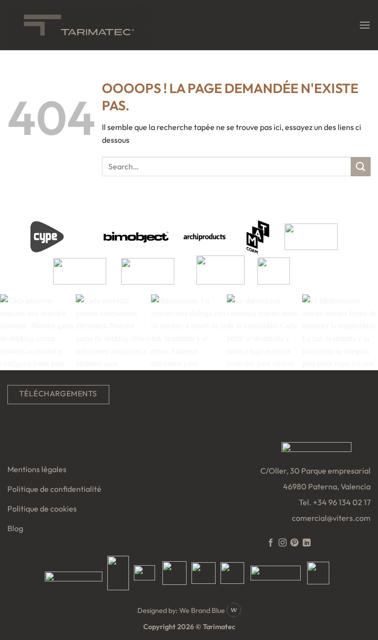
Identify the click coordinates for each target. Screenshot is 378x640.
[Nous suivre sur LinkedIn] (307, 543)
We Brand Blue (202, 610)
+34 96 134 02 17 (342, 502)
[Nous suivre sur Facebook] (270, 543)
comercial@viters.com (331, 518)
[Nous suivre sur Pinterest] (294, 543)
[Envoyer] (361, 166)
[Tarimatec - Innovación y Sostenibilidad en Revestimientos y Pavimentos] (78, 25)
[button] (365, 25)
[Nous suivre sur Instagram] (282, 543)
